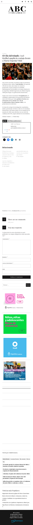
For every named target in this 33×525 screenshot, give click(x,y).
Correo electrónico (7, 263)
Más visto (28, 459)
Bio (5, 121)
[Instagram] (6, 131)
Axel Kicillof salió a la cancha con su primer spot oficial (22, 153)
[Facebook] (6, 130)
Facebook (24, 1)
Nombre (5, 257)
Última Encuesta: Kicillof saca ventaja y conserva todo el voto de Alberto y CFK (8, 154)
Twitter (21, 1)
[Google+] (8, 130)
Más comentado (23, 459)
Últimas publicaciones (15, 121)
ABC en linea (15, 124)
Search (30, 1)
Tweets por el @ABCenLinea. (10, 452)
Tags (4, 461)
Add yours (10, 222)
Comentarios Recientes (14, 459)
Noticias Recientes (6, 459)
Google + (27, 1)
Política (4, 53)
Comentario (5, 239)
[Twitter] (4, 130)
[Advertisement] (16, 34)
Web (3, 269)
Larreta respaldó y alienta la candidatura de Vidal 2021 (8, 162)
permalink (23, 210)
